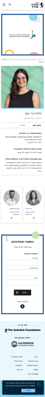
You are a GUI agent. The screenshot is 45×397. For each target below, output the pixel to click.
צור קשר (19, 370)
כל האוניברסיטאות (37, 59)
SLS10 (36, 370)
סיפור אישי (37, 125)
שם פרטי (35, 258)
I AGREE (28, 390)
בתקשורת (18, 365)
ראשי (36, 357)
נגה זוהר (29, 209)
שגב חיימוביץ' (14, 209)
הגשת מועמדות (16, 357)
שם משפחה (33, 268)
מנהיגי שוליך (18, 361)
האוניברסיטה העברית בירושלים (18, 59)
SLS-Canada (33, 374)
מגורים (22, 125)
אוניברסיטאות (33, 361)
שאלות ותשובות (32, 365)
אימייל (36, 278)
